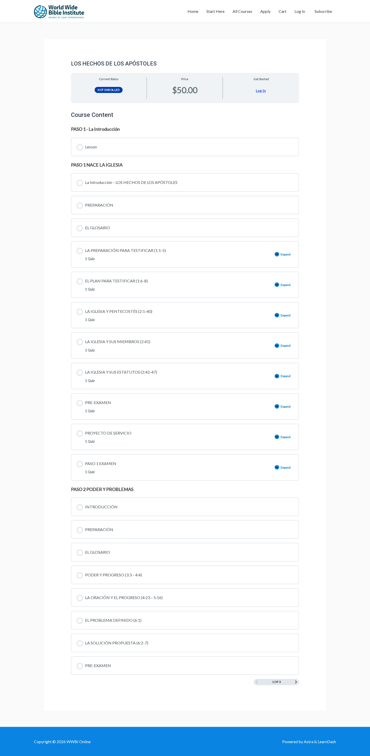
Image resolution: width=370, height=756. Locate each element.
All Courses (242, 11)
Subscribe (322, 11)
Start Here (215, 11)
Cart (282, 11)
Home (193, 11)
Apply (265, 11)
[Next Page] (296, 682)
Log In (299, 11)
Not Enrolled (109, 89)
